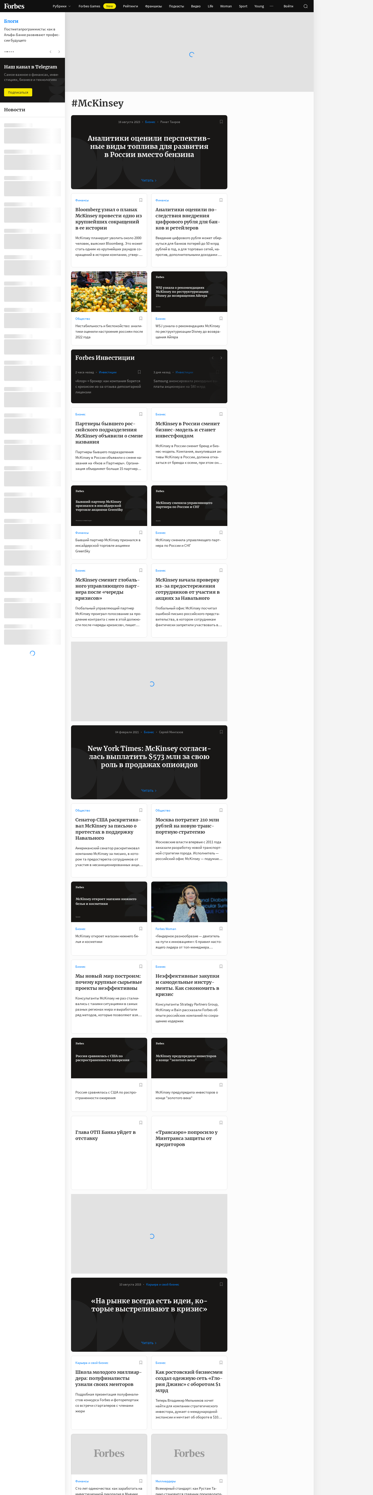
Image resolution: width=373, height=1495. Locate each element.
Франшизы (153, 6)
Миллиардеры (166, 1418)
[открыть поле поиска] (305, 6)
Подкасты (176, 6)
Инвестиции (107, 372)
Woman (226, 6)
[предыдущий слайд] (213, 358)
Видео (196, 6)
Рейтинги (130, 6)
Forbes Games (96, 6)
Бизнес (150, 122)
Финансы (82, 200)
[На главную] (14, 6)
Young (259, 6)
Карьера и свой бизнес (162, 1221)
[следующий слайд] (221, 358)
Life (210, 6)
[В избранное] (221, 122)
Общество (82, 318)
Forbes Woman (166, 865)
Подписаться (18, 92)
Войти (288, 6)
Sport (243, 6)
